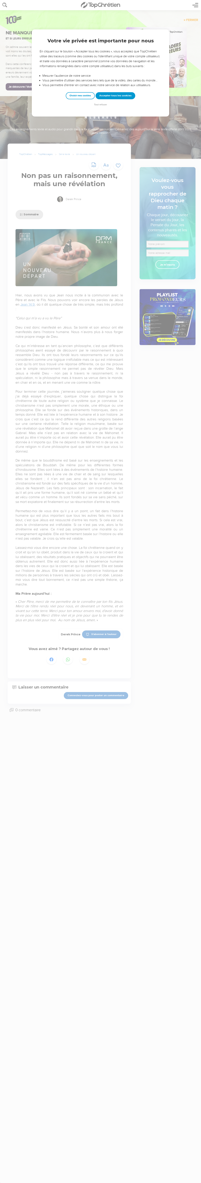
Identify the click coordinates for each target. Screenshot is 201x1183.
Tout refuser (100, 104)
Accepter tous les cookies (115, 95)
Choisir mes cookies (80, 95)
